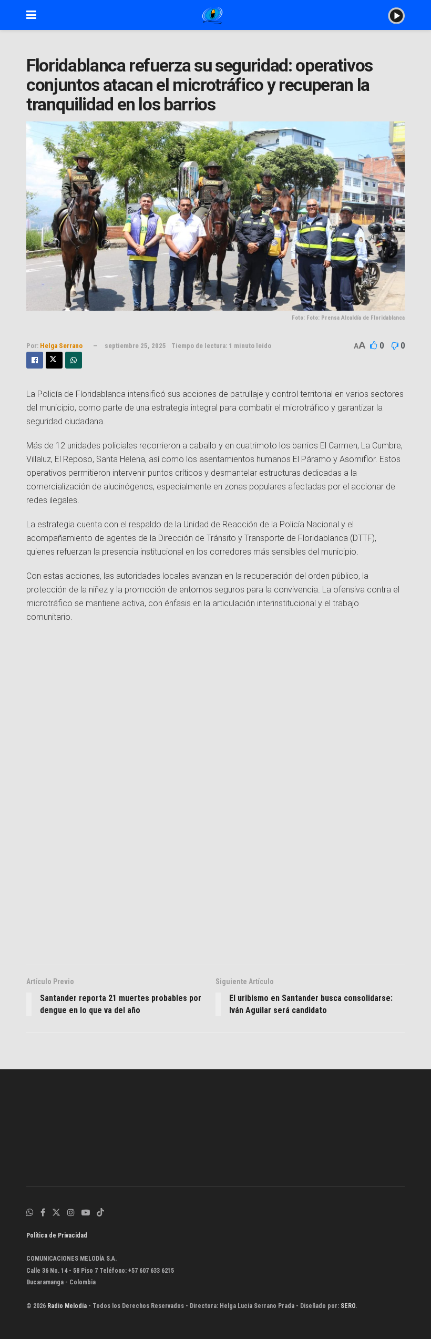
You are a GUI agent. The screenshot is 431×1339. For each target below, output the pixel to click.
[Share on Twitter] (54, 360)
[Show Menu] (31, 15)
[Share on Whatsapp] (73, 360)
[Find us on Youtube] (85, 1213)
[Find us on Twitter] (56, 1213)
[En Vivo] (396, 15)
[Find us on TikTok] (100, 1213)
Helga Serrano (61, 346)
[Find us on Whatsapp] (30, 1213)
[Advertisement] (215, 797)
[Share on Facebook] (34, 360)
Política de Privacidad (56, 1235)
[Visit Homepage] (212, 15)
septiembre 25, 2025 (135, 346)
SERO (348, 1306)
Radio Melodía (67, 1306)
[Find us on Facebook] (42, 1213)
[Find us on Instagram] (71, 1213)
